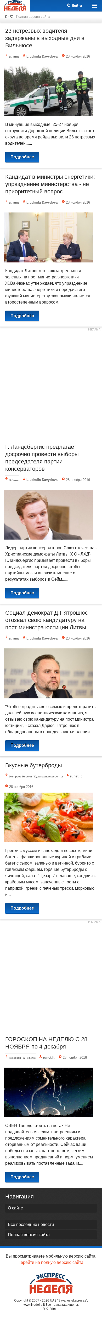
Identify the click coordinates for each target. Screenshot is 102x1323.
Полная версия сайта (33, 17)
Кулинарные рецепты (48, 776)
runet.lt (76, 776)
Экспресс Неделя (20, 776)
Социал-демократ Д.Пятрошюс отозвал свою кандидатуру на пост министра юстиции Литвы (46, 620)
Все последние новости (31, 1224)
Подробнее (22, 157)
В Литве (14, 56)
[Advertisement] (51, 384)
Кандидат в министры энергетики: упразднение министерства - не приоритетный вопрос (50, 184)
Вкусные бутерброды (33, 765)
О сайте (15, 1208)
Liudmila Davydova (42, 56)
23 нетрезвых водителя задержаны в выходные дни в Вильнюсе (44, 38)
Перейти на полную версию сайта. (51, 1262)
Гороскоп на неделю (22, 1057)
